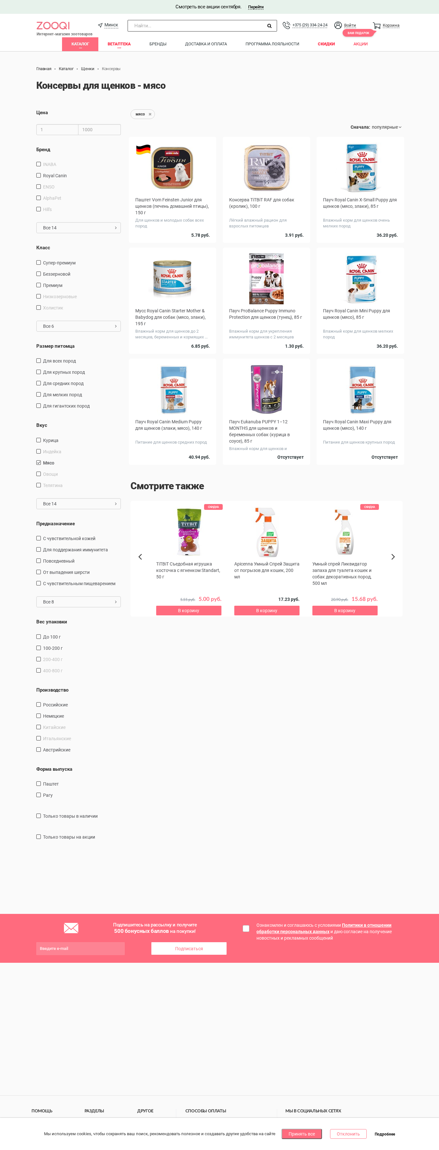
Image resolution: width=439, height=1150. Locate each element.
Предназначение (55, 524)
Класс (43, 248)
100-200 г (53, 648)
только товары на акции (69, 837)
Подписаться (189, 948)
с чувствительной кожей (69, 538)
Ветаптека (119, 43)
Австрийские (56, 749)
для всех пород (59, 360)
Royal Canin (55, 175)
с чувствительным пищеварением (79, 583)
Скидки (326, 43)
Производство (52, 690)
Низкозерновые (60, 296)
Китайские (54, 727)
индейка (52, 451)
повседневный (59, 561)
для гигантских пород (66, 406)
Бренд (43, 149)
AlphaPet (52, 198)
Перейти (255, 7)
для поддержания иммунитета (75, 549)
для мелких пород (62, 394)
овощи (50, 474)
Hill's (47, 209)
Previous (143, 568)
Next (394, 564)
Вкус (41, 425)
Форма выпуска (54, 769)
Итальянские (57, 738)
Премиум (52, 285)
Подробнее (385, 1134)
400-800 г (53, 670)
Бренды (157, 43)
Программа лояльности (272, 43)
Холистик (53, 307)
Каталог (80, 43)
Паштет (51, 784)
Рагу (48, 795)
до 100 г (52, 636)
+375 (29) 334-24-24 (309, 25)
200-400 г (53, 659)
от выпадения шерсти (66, 572)
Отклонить (348, 1133)
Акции (361, 43)
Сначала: (360, 127)
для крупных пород (64, 372)
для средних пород (63, 383)
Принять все (302, 1133)
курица (50, 440)
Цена (42, 112)
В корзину (188, 610)
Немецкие (53, 716)
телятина (53, 485)
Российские (55, 704)
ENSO (49, 186)
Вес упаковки (51, 622)
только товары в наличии (70, 816)
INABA (49, 164)
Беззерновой (56, 274)
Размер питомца (55, 346)
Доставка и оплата (206, 43)
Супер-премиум (59, 262)
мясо (48, 462)
